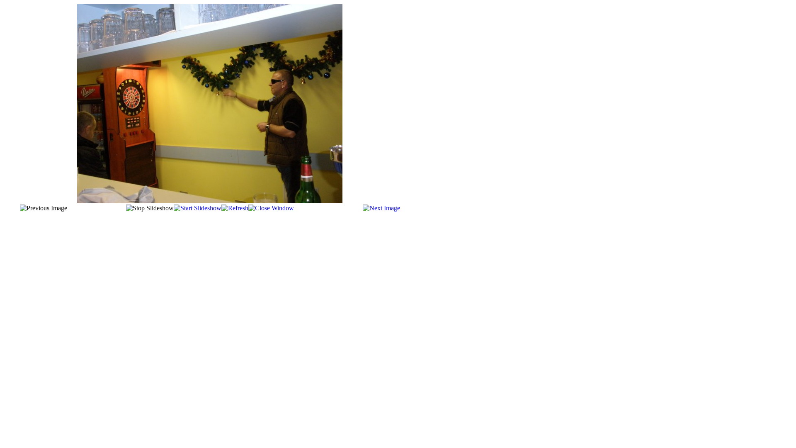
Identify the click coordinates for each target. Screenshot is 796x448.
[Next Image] (381, 208)
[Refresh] (234, 208)
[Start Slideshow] (197, 208)
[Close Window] (271, 208)
